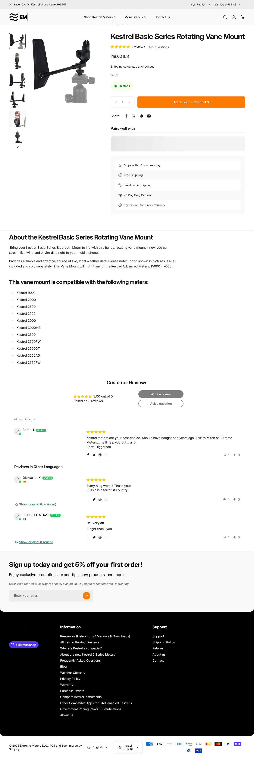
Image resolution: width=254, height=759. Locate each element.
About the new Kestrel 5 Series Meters (87, 654)
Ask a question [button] (161, 403)
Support (158, 636)
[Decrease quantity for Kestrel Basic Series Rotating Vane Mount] (115, 102)
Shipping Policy (163, 642)
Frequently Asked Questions (80, 660)
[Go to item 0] (17, 41)
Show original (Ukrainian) (37, 504)
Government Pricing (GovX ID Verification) (90, 709)
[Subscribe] (86, 595)
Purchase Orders (72, 691)
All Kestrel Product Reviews (79, 642)
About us (66, 715)
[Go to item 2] (17, 60)
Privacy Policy (70, 679)
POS (52, 745)
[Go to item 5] (17, 119)
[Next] (88, 74)
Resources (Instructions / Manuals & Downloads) (95, 636)
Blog (63, 666)
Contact (158, 660)
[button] (121, 47)
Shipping (117, 66)
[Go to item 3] (17, 80)
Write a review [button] (161, 394)
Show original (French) (36, 542)
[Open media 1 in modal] (64, 68)
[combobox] (201, 4)
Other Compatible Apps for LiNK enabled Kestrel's (96, 703)
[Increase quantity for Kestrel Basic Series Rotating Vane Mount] (130, 102)
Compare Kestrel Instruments (81, 697)
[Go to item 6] (17, 138)
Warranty (66, 685)
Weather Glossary (72, 673)
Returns (157, 648)
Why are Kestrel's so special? (81, 648)
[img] (95, 432)
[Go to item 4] (17, 99)
